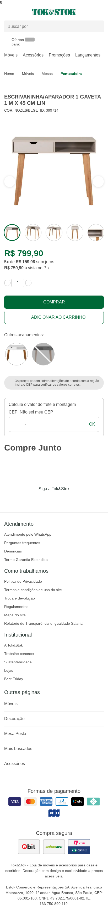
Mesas (47, 73)
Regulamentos (16, 606)
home (9, 73)
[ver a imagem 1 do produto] (12, 232)
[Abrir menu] (18, 12)
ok (92, 424)
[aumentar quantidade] (28, 283)
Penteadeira (71, 73)
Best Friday (13, 679)
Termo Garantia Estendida (26, 559)
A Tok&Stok (13, 645)
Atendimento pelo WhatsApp (27, 534)
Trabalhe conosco (19, 654)
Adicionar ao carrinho (58, 317)
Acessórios (33, 55)
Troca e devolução (19, 598)
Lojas (8, 670)
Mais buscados (18, 748)
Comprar (54, 302)
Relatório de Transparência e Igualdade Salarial (43, 623)
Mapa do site (15, 615)
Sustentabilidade (18, 662)
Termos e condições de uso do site (33, 590)
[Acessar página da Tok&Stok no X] (76, 499)
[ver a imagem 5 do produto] (96, 232)
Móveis (11, 55)
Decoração (14, 718)
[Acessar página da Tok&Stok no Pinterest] (61, 499)
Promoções (59, 55)
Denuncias (13, 551)
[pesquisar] (97, 26)
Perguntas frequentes (22, 543)
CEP (13, 412)
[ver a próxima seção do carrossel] (9, 181)
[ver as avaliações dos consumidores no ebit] (29, 846)
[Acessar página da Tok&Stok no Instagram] (46, 499)
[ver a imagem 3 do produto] (54, 232)
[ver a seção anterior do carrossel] (98, 181)
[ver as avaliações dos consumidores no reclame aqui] (54, 846)
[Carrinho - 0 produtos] (101, 12)
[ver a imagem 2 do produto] (33, 232)
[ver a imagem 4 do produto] (75, 232)
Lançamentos (87, 55)
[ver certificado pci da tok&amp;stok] (79, 846)
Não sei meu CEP (36, 412)
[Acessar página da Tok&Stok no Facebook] (32, 499)
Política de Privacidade (23, 581)
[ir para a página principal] (54, 12)
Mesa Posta (15, 733)
